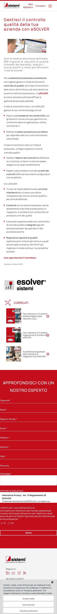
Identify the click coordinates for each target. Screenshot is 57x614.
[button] (52, 582)
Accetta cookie (28, 599)
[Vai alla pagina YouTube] (13, 573)
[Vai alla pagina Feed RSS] (25, 573)
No (12, 522)
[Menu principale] (50, 5)
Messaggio (6, 473)
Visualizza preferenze (29, 611)
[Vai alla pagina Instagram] (19, 573)
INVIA (28, 533)
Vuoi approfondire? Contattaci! (20, 257)
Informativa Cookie (44, 593)
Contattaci (40, 5)
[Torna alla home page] (12, 6)
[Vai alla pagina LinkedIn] (8, 573)
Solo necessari (28, 605)
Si (4, 522)
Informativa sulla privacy (11, 490)
